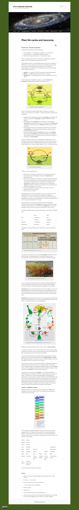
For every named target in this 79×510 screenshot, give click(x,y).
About (19, 31)
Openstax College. (38, 250)
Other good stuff (41, 31)
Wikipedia (43, 278)
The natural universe (26, 31)
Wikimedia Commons (47, 342)
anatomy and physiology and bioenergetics (32, 467)
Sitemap (60, 31)
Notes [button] (23, 473)
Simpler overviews (53, 31)
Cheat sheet (34, 31)
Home (15, 31)
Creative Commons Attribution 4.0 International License (42, 509)
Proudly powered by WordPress (39, 501)
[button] (29, 432)
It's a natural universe (22, 6)
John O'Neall (20, 509)
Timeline (47, 31)
